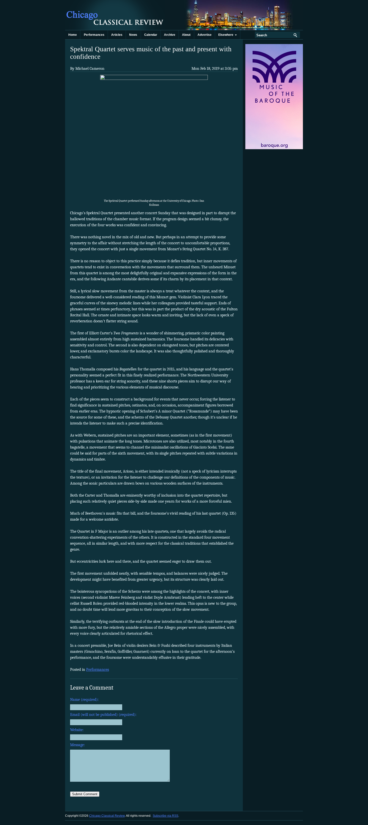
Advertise (205, 35)
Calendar (150, 35)
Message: (77, 745)
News (133, 35)
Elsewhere (226, 35)
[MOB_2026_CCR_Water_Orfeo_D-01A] (274, 148)
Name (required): (84, 699)
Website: (77, 730)
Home (72, 35)
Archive (169, 35)
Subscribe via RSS (165, 815)
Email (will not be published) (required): (103, 714)
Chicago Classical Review (115, 15)
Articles (116, 35)
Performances (94, 35)
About (186, 35)
